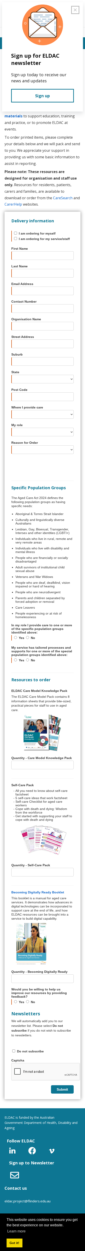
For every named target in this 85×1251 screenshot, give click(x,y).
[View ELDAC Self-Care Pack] (42, 840)
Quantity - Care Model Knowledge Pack (41, 758)
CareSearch (63, 197)
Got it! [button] (14, 1243)
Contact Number (23, 301)
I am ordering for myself (37, 233)
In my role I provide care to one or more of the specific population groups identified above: (41, 628)
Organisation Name (26, 319)
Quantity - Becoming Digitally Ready (39, 971)
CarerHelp (13, 204)
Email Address (22, 284)
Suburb (17, 354)
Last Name (19, 266)
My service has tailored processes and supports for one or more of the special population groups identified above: (41, 651)
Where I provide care (27, 407)
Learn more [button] (16, 1231)
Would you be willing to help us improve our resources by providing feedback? (39, 993)
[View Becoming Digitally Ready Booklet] (42, 943)
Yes (21, 638)
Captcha (17, 1060)
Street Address (22, 337)
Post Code (19, 390)
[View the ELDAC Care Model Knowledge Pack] (42, 733)
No (33, 638)
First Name (19, 248)
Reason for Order (24, 442)
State (15, 372)
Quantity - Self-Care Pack (30, 865)
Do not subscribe (30, 1051)
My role (17, 425)
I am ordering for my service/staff (44, 239)
